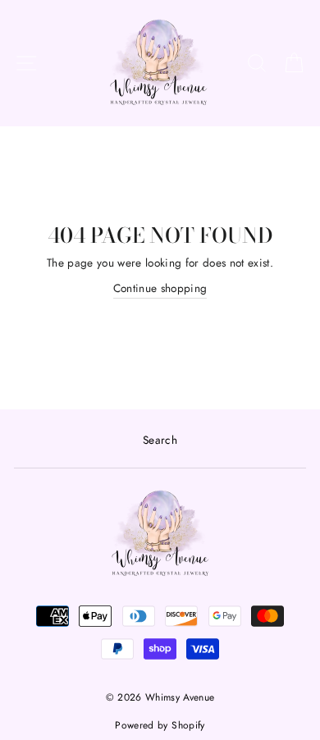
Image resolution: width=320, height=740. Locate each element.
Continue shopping (160, 288)
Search (160, 440)
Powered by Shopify (159, 725)
